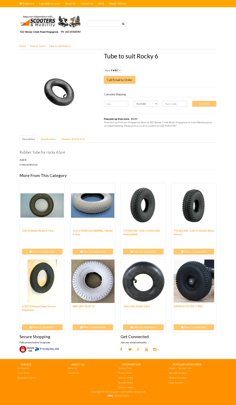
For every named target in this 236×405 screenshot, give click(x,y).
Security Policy (125, 382)
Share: (108, 70)
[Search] (123, 24)
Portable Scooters (178, 372)
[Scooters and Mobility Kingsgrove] (51, 23)
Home (23, 45)
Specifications (48, 139)
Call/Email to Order (120, 80)
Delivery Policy (125, 387)
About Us (70, 3)
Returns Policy (125, 377)
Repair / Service (117, 3)
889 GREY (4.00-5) (83, 306)
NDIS (101, 3)
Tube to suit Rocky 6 (60, 45)
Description (28, 139)
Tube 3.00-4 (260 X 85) (136, 306)
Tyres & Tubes (37, 45)
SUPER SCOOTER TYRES (188, 306)
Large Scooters (176, 382)
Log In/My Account (49, 3)
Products (27, 3)
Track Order (23, 372)
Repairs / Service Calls (180, 368)
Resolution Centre (26, 377)
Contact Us (87, 3)
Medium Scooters (178, 377)
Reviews (67, 139)
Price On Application (43, 251)
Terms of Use (125, 368)
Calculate (204, 103)
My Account (23, 368)
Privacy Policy (125, 372)
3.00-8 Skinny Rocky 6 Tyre (37, 230)
